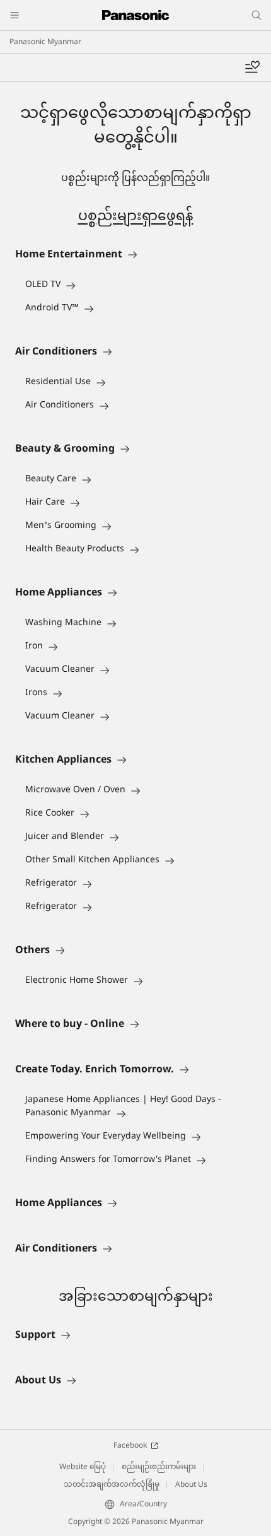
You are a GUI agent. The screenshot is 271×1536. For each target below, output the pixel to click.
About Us (191, 1484)
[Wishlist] (252, 67)
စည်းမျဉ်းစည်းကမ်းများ (159, 1467)
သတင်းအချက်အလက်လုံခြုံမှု (111, 1484)
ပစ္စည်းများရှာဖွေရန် (135, 217)
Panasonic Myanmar (45, 42)
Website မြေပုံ (82, 1467)
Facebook (130, 1445)
